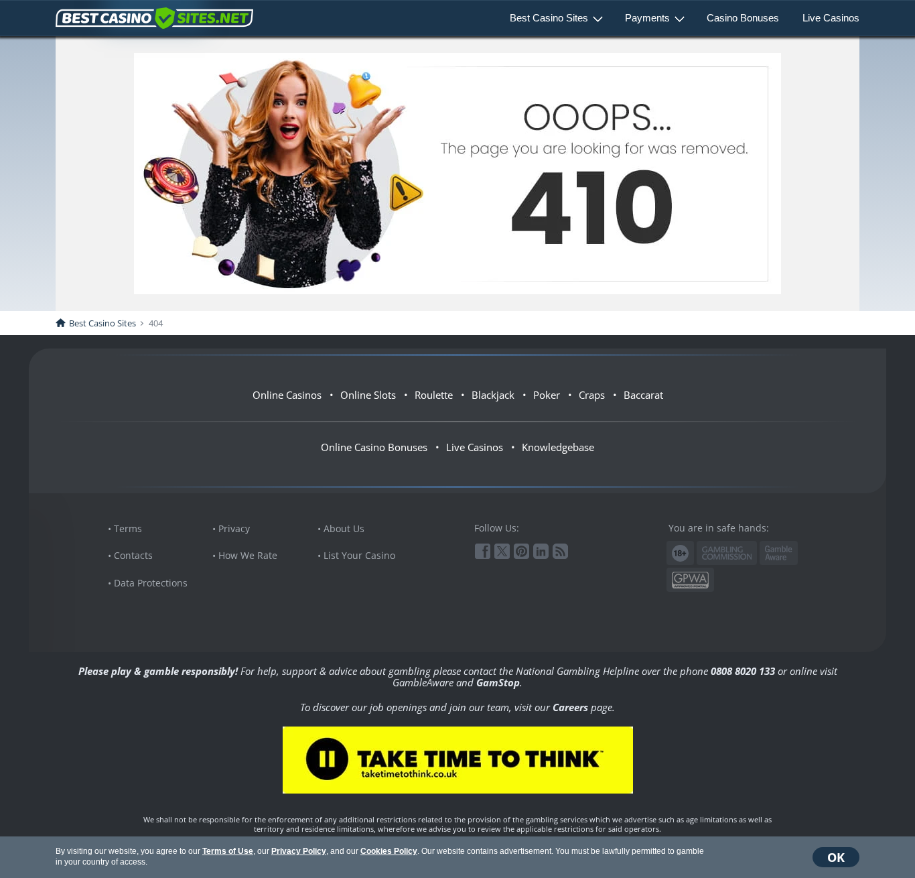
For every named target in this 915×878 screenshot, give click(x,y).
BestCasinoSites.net (154, 18)
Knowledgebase (558, 447)
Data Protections (151, 582)
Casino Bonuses (743, 17)
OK (836, 857)
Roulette (434, 394)
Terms (128, 528)
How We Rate (247, 555)
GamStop (498, 682)
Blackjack (493, 394)
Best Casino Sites (549, 17)
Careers (570, 707)
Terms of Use (227, 851)
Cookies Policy (388, 851)
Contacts (133, 555)
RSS (560, 551)
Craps (592, 394)
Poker (546, 394)
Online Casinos (287, 394)
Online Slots (368, 394)
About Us (344, 528)
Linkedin (541, 551)
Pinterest (521, 551)
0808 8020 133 (743, 671)
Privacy (234, 528)
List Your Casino (359, 555)
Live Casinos (830, 17)
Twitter (502, 551)
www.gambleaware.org (778, 553)
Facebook (482, 551)
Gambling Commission (727, 553)
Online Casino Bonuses (374, 447)
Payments (647, 17)
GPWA (690, 580)
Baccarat (643, 394)
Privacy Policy (298, 851)
